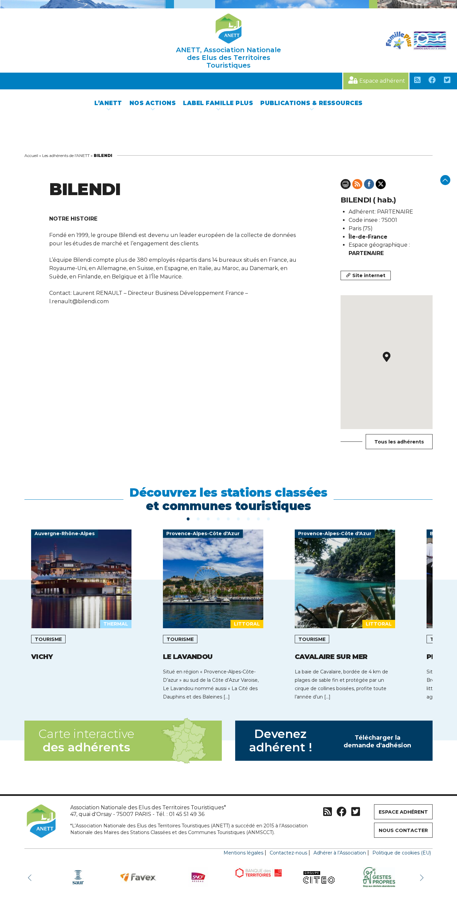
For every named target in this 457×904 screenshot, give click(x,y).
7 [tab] (248, 518)
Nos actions (152, 103)
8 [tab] (258, 518)
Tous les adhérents (399, 442)
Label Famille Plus (218, 103)
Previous (31, 877)
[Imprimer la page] (346, 184)
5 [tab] (228, 518)
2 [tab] (198, 518)
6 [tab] (238, 518)
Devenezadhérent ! (330, 740)
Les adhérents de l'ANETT (66, 155)
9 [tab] (268, 518)
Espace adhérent (382, 81)
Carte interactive (86, 740)
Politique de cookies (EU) (401, 853)
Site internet (368, 275)
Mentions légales (243, 853)
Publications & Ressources (311, 103)
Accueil (31, 155)
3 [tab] (208, 518)
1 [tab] (188, 518)
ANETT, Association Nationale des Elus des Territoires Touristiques (228, 57)
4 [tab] (218, 518)
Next (422, 877)
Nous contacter (403, 830)
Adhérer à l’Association (339, 853)
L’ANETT (108, 103)
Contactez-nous (288, 853)
